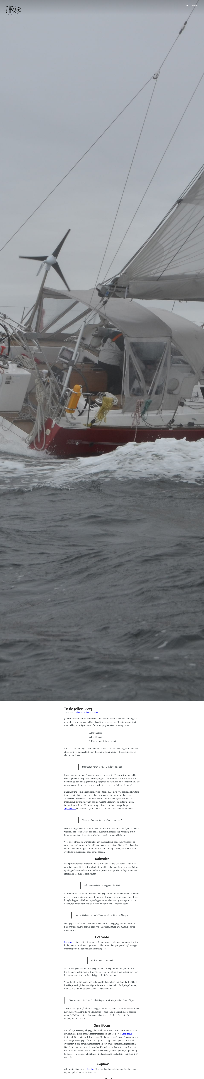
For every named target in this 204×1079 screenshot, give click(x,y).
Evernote (68, 942)
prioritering (94, 712)
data (87, 712)
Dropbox (90, 1069)
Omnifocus (127, 1034)
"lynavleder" (70, 808)
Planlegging (80, 712)
